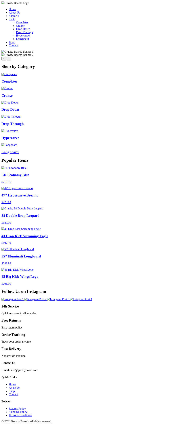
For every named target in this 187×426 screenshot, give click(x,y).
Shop (12, 391)
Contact (13, 45)
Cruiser (20, 25)
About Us (14, 12)
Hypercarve (23, 35)
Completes (22, 22)
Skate (12, 19)
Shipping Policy (18, 411)
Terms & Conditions (20, 415)
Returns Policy (17, 408)
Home (12, 9)
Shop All (14, 15)
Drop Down (23, 28)
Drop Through (24, 32)
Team (12, 42)
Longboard (22, 38)
